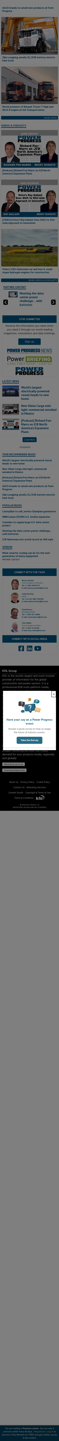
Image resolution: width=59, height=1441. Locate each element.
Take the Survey (29, 740)
